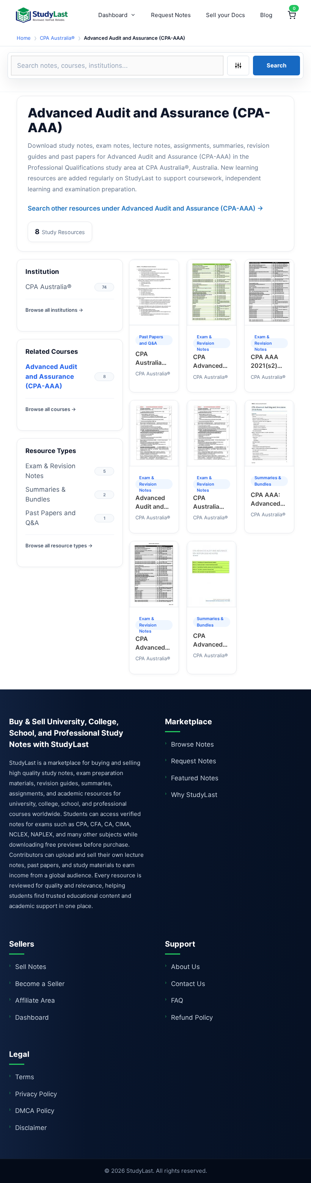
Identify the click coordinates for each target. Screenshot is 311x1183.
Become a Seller (39, 984)
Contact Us (188, 984)
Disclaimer (31, 1127)
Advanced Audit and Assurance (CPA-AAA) (51, 376)
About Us (185, 966)
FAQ (177, 1000)
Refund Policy (192, 1017)
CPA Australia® (57, 38)
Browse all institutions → (54, 310)
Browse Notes (192, 744)
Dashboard (112, 15)
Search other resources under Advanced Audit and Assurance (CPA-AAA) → (145, 208)
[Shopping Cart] (291, 15)
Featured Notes (194, 778)
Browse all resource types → (59, 545)
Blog (266, 15)
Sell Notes (30, 966)
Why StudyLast (194, 795)
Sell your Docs (225, 15)
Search (276, 65)
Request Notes (171, 15)
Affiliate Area (35, 1000)
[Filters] (238, 65)
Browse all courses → (50, 409)
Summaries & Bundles (45, 494)
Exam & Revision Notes (50, 471)
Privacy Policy (36, 1094)
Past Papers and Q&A (50, 518)
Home (24, 38)
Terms (24, 1077)
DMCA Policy (34, 1110)
